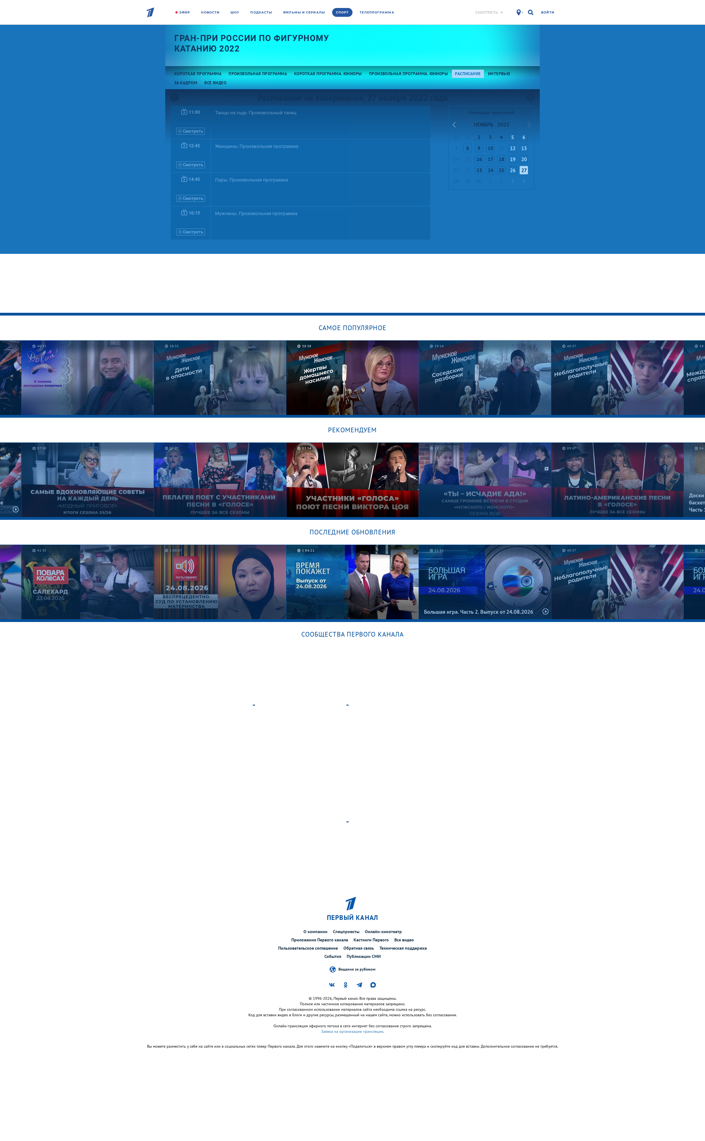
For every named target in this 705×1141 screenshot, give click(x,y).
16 (479, 159)
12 (513, 148)
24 (490, 170)
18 (501, 159)
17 (490, 159)
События (332, 956)
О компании (315, 931)
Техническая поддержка (403, 948)
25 (501, 170)
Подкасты (261, 12)
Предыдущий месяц (454, 124)
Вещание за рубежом (356, 968)
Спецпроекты (346, 931)
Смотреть (193, 131)
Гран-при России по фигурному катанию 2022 (251, 43)
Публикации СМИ (364, 956)
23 (479, 170)
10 (490, 148)
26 (513, 170)
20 (524, 159)
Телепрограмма (377, 12)
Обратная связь (358, 948)
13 (524, 148)
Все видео (404, 939)
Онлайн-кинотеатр (383, 931)
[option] (220, 377)
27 (524, 170)
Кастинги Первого (371, 939)
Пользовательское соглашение (308, 948)
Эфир (184, 12)
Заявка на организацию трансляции (352, 1031)
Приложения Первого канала (319, 939)
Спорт (342, 12)
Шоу (235, 12)
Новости (210, 12)
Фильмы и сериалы (304, 12)
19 (513, 159)
